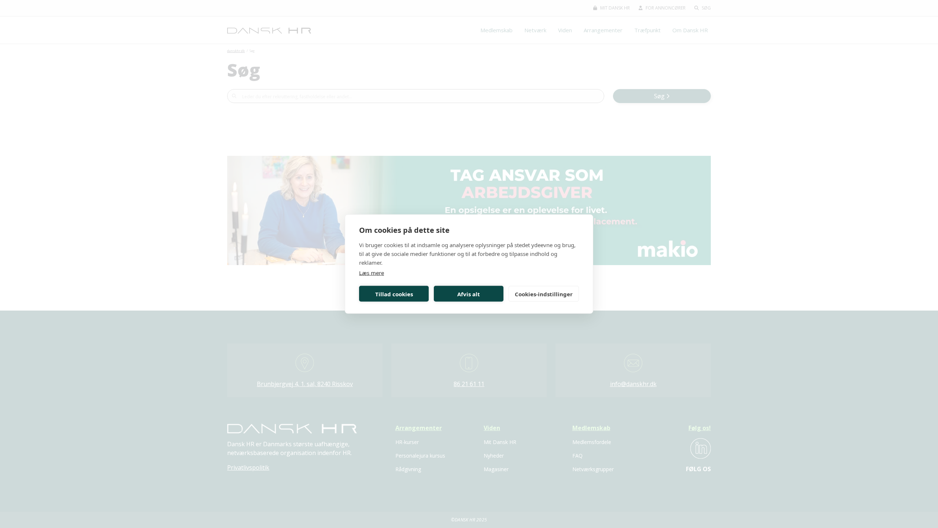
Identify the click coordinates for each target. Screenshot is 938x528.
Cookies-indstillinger (544, 293)
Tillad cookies (394, 293)
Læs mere (371, 272)
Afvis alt (468, 293)
